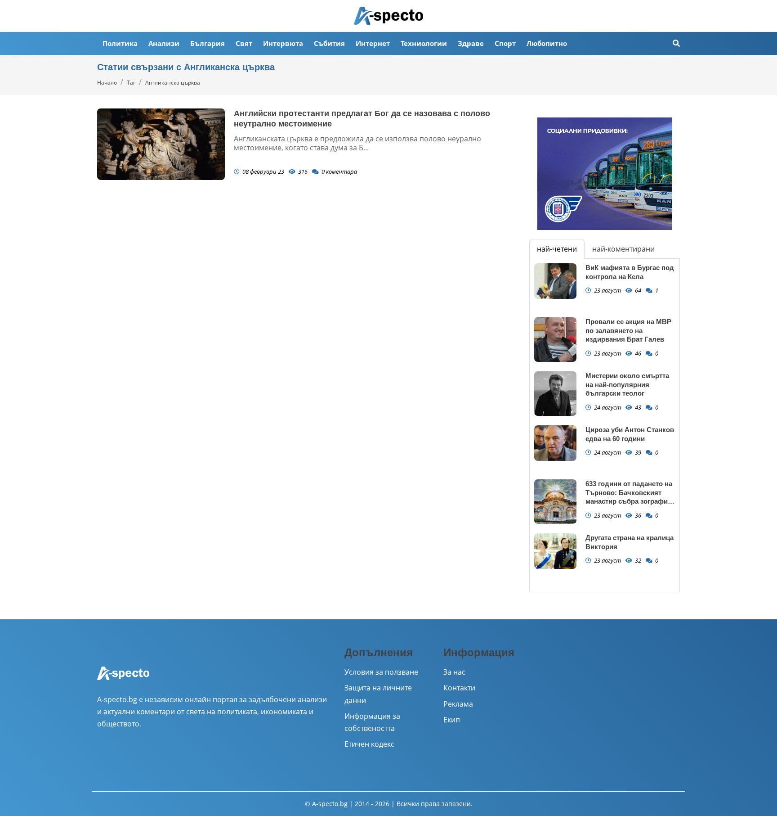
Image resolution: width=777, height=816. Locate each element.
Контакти (459, 688)
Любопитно (547, 43)
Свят (244, 43)
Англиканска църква (172, 82)
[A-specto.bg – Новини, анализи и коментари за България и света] (123, 679)
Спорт (505, 43)
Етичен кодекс (369, 744)
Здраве (471, 43)
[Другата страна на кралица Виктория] (555, 551)
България (207, 43)
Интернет (373, 43)
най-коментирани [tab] (623, 249)
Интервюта (283, 43)
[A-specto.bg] (388, 16)
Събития (329, 43)
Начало (107, 82)
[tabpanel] (604, 425)
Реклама (458, 704)
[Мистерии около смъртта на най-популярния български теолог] (555, 393)
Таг (131, 82)
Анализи (163, 43)
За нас (454, 672)
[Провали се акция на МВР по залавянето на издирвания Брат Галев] (555, 339)
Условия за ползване (381, 672)
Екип (451, 720)
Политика (120, 43)
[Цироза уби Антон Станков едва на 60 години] (555, 443)
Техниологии (424, 43)
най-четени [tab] (557, 249)
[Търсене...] (676, 43)
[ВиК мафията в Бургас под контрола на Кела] (555, 281)
